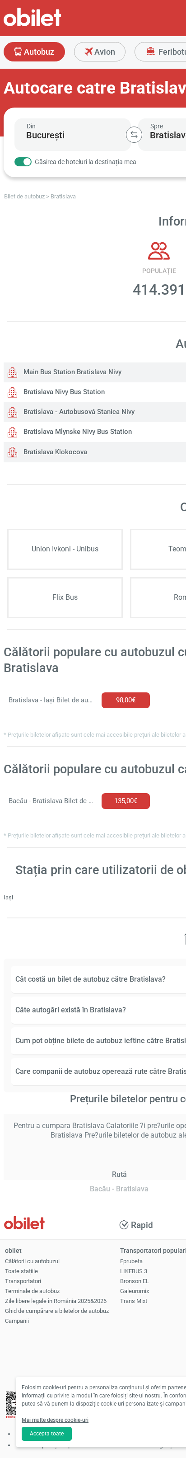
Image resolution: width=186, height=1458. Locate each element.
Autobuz (38, 51)
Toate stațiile (21, 1271)
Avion (104, 51)
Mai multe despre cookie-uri (55, 1420)
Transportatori (23, 1281)
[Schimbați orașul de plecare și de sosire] (134, 135)
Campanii (17, 1320)
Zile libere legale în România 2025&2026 (56, 1301)
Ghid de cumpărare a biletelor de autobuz (57, 1310)
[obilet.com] (54, 25)
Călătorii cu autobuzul (32, 1261)
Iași (8, 897)
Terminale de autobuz (32, 1291)
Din (31, 126)
